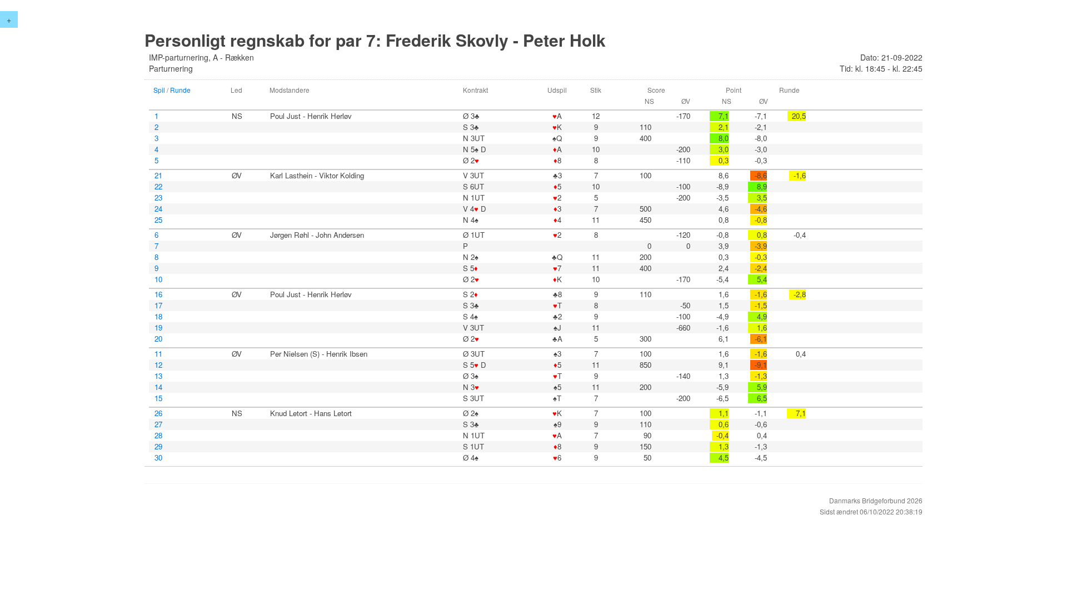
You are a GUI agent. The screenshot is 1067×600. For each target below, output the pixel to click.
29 (158, 447)
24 (158, 209)
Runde (180, 89)
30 (158, 458)
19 (158, 328)
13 (158, 376)
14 (158, 387)
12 (158, 365)
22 (158, 187)
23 (158, 198)
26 (158, 413)
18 (158, 317)
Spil (159, 89)
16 (158, 294)
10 (158, 279)
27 (158, 424)
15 (158, 398)
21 (158, 176)
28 (158, 436)
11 (158, 354)
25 (158, 220)
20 (158, 339)
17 (158, 306)
